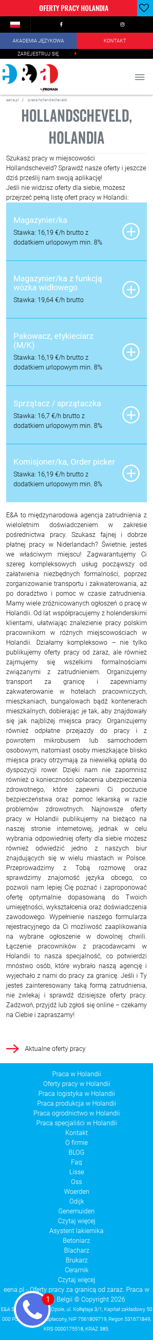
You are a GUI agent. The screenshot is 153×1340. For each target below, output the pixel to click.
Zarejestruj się (38, 54)
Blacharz (76, 1250)
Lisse (76, 1172)
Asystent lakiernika (76, 1231)
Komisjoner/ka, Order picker (64, 462)
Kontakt (76, 1133)
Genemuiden (76, 1211)
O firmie (76, 1142)
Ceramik (77, 1270)
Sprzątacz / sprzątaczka (57, 403)
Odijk (76, 1201)
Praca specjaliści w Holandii (76, 1123)
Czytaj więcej (76, 1221)
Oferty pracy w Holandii (76, 1084)
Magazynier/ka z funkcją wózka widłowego (57, 283)
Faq (76, 1162)
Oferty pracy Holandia (74, 8)
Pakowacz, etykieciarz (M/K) (53, 340)
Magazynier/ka (40, 220)
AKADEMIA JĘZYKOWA (38, 41)
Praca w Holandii (76, 1074)
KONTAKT (115, 41)
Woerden (76, 1191)
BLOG (76, 1152)
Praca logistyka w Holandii (76, 1093)
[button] (15, 24)
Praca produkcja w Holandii (76, 1103)
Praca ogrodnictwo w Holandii (76, 1113)
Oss (76, 1182)
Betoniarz (76, 1240)
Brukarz (77, 1260)
